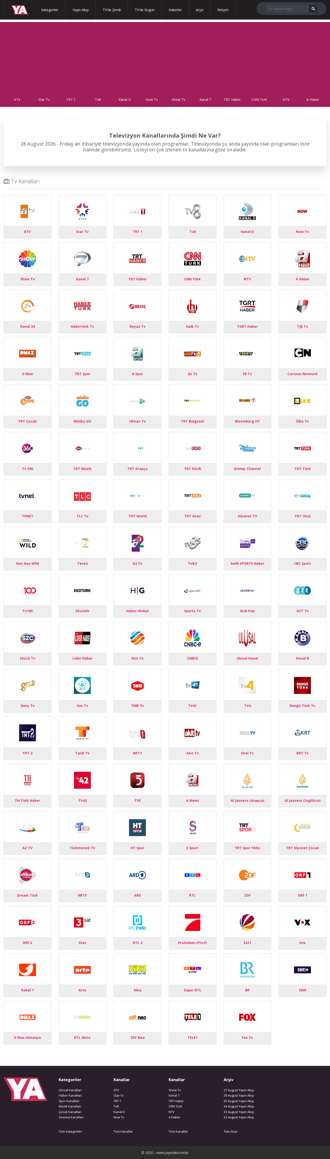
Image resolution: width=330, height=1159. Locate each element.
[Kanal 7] (82, 258)
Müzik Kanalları (70, 1106)
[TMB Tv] (137, 685)
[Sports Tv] (192, 590)
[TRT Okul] (302, 495)
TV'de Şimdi (112, 9)
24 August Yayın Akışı (239, 1106)
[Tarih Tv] (82, 732)
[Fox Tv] (247, 1016)
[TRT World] (137, 495)
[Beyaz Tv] (137, 305)
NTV (286, 99)
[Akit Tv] (192, 732)
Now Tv (151, 99)
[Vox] (302, 922)
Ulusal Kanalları (70, 1090)
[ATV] (27, 210)
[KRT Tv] (302, 732)
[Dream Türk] (27, 874)
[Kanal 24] (27, 305)
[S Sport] (192, 827)
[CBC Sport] (302, 542)
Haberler (175, 9)
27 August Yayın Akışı (239, 1090)
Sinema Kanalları (71, 1117)
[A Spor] (137, 353)
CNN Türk (259, 99)
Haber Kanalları (70, 1095)
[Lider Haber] (82, 637)
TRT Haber (232, 99)
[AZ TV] (27, 827)
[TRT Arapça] (137, 448)
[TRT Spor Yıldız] (247, 827)
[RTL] (192, 874)
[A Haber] (302, 258)
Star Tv (44, 99)
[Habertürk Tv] (82, 305)
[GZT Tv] (302, 590)
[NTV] (247, 258)
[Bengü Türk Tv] (302, 685)
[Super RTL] (192, 969)
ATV (17, 99)
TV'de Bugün (145, 9)
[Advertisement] (165, 56)
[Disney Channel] (247, 448)
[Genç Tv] (27, 685)
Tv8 (98, 99)
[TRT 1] (137, 210)
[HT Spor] (137, 827)
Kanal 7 (205, 99)
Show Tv (178, 99)
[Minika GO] (82, 400)
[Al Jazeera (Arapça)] (247, 779)
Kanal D (125, 99)
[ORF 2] (27, 922)
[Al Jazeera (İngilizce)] (302, 779)
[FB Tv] (247, 353)
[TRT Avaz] (192, 495)
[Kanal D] (247, 210)
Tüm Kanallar (123, 1131)
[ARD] (137, 874)
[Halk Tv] (192, 305)
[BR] (247, 969)
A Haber (313, 99)
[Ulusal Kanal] (247, 637)
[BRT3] (82, 874)
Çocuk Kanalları (70, 1112)
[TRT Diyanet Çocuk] (302, 827)
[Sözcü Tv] (27, 637)
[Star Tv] (82, 210)
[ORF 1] (302, 874)
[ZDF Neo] (137, 1016)
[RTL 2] (137, 922)
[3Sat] (82, 922)
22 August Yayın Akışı (239, 1117)
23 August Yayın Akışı (239, 1112)
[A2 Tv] (137, 542)
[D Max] (27, 353)
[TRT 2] (27, 732)
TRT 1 (71, 99)
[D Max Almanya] (27, 1016)
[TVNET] (27, 495)
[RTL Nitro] (82, 1016)
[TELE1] (192, 1016)
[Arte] (82, 969)
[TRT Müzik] (82, 448)
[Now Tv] (302, 210)
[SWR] (302, 969)
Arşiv (199, 9)
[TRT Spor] (82, 353)
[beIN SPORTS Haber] (247, 542)
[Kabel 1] (27, 969)
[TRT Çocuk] (27, 400)
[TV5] (137, 779)
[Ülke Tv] (302, 400)
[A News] (192, 779)
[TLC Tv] (82, 495)
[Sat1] (247, 922)
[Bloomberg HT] (247, 400)
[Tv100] (27, 590)
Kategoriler (49, 9)
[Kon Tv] (137, 637)
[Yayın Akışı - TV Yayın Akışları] (17, 9)
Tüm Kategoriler (70, 1131)
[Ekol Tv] (247, 732)
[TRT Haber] (137, 258)
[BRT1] (137, 732)
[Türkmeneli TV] (82, 827)
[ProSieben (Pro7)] (192, 922)
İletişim (223, 9)
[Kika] (137, 969)
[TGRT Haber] (247, 305)
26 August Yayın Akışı (239, 1095)
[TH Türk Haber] (27, 779)
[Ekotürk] (82, 590)
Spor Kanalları (69, 1101)
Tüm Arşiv (231, 1131)
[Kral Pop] (247, 590)
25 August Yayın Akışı (239, 1101)
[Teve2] (82, 542)
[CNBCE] (192, 637)
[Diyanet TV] (247, 495)
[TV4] (247, 685)
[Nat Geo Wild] (27, 542)
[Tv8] (192, 210)
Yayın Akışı (80, 9)
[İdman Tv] (137, 400)
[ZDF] (247, 874)
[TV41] (192, 685)
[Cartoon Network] (302, 353)
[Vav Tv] (82, 685)
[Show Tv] (27, 258)
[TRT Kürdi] (192, 448)
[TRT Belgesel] (192, 400)
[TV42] (82, 779)
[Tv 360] (27, 448)
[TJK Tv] (302, 305)
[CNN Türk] (192, 258)
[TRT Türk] (302, 448)
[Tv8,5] (192, 542)
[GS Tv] (192, 353)
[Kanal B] (302, 637)
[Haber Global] (137, 590)
